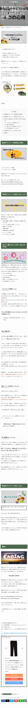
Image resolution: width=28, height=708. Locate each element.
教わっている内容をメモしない (14, 126)
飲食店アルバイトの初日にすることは (14, 116)
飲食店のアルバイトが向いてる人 (12, 130)
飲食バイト (16, 694)
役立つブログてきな (7, 694)
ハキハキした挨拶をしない (13, 122)
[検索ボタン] (2, 2)
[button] (3, 700)
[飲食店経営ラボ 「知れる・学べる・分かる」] (14, 2)
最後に (6, 133)
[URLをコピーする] (25, 700)
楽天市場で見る (14, 679)
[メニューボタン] (26, 2)
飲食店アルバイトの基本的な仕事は (13, 114)
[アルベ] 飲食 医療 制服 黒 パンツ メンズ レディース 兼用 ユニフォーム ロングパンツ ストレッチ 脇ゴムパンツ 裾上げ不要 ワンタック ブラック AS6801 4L (14, 665)
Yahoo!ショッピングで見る (14, 682)
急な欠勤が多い (10, 124)
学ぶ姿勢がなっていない (13, 128)
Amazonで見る (14, 675)
